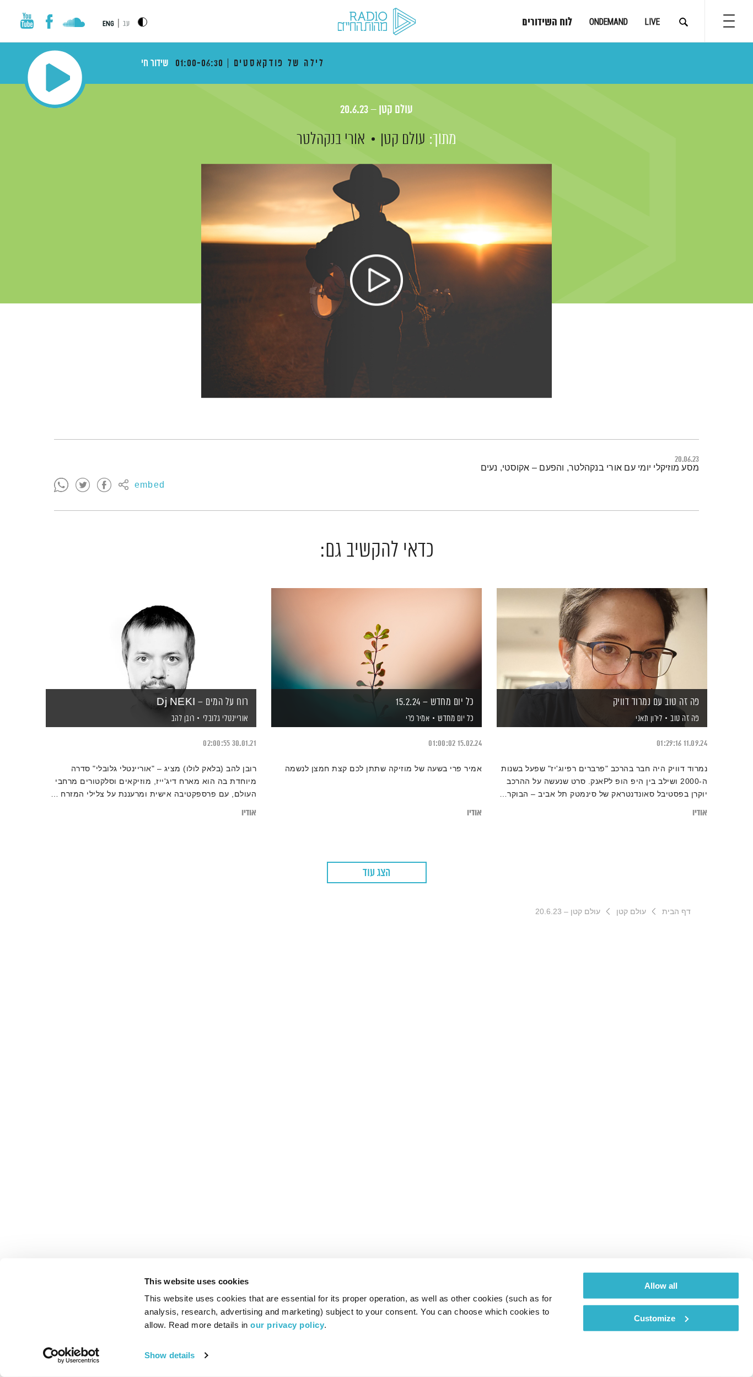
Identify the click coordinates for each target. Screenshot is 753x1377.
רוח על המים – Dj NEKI (203, 702)
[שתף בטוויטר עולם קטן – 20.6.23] (83, 485)
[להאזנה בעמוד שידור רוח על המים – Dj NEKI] (151, 638)
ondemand (608, 22)
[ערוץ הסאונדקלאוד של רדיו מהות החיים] (73, 24)
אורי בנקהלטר (331, 139)
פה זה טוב (685, 718)
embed (150, 485)
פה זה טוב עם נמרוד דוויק (656, 702)
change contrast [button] (142, 21)
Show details (169, 1355)
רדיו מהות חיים (376, 22)
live (652, 22)
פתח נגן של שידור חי (54, 77)
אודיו (699, 813)
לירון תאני (648, 718)
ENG (108, 24)
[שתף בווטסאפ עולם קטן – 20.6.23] (61, 485)
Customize (654, 1317)
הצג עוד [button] (376, 873)
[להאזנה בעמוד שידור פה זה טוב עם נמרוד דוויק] (602, 638)
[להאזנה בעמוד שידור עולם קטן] (376, 280)
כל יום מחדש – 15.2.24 (435, 702)
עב (126, 24)
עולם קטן (403, 139)
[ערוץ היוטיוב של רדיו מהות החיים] (27, 21)
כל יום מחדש (456, 718)
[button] (729, 21)
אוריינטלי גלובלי (226, 718)
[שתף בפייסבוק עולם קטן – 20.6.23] (104, 485)
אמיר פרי (417, 718)
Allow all (660, 1285)
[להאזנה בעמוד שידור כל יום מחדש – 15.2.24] (376, 638)
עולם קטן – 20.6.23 (376, 110)
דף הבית (676, 911)
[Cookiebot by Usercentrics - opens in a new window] (71, 1355)
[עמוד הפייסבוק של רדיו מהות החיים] (49, 21)
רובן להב (182, 718)
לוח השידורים (547, 22)
